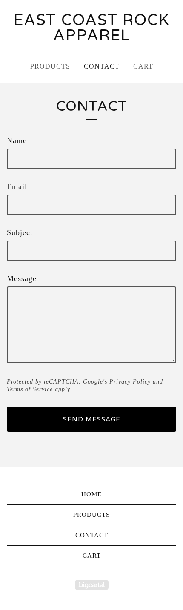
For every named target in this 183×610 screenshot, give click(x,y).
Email (17, 186)
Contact (102, 66)
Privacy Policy (130, 381)
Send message (91, 419)
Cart (143, 66)
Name (17, 140)
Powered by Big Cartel (92, 585)
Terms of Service (30, 389)
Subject (20, 232)
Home (91, 494)
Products (50, 66)
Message (22, 278)
